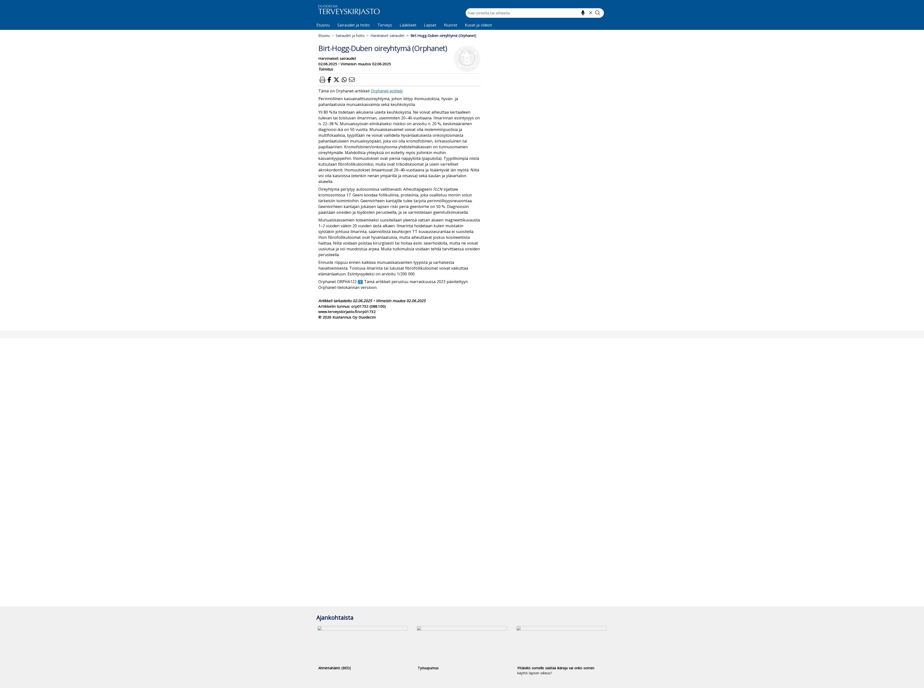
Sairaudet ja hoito (353, 25)
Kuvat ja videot (478, 25)
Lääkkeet (408, 25)
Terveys (385, 25)
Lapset (430, 25)
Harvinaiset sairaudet (387, 35)
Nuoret (450, 25)
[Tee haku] (597, 13)
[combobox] (535, 13)
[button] (322, 79)
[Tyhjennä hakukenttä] (590, 13)
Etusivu (323, 25)
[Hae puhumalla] (583, 13)
